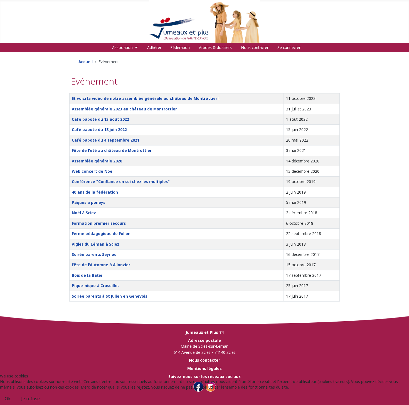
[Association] (135, 47)
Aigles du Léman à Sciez (95, 244)
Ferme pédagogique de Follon (101, 233)
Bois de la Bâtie (87, 275)
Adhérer (154, 47)
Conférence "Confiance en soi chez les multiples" (121, 181)
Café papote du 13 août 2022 (100, 119)
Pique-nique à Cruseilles (95, 285)
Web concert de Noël (93, 171)
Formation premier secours (99, 223)
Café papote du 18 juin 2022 (99, 129)
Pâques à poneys (88, 202)
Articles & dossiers (215, 47)
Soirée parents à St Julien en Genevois (109, 296)
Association (122, 47)
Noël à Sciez (84, 212)
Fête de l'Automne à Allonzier (101, 264)
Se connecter (288, 47)
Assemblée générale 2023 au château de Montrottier (124, 109)
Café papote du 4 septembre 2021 (105, 140)
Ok (8, 399)
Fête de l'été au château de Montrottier (112, 150)
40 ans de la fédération (95, 192)
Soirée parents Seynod (94, 254)
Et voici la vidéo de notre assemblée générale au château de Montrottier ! (146, 98)
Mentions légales (204, 368)
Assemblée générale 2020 (97, 161)
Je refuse (30, 399)
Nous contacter (254, 47)
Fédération (180, 47)
